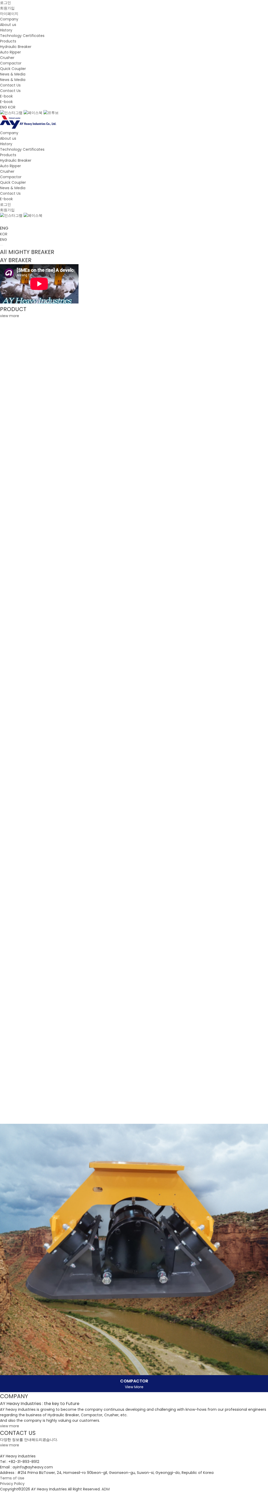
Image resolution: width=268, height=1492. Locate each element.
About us (8, 24)
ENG (3, 107)
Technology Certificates (22, 35)
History (6, 30)
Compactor (10, 63)
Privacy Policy (12, 1483)
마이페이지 (9, 13)
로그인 (5, 2)
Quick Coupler (13, 68)
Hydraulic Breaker (15, 46)
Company (9, 19)
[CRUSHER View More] (134, 989)
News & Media (12, 74)
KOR (11, 107)
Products (8, 41)
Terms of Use (12, 1478)
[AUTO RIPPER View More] (134, 721)
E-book (6, 96)
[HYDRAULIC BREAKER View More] (134, 453)
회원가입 (7, 8)
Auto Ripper (10, 52)
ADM (106, 1489)
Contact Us (10, 85)
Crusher (7, 57)
